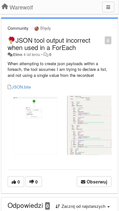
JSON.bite (21, 87)
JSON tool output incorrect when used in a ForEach (49, 43)
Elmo (18, 54)
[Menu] (108, 7)
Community (18, 28)
